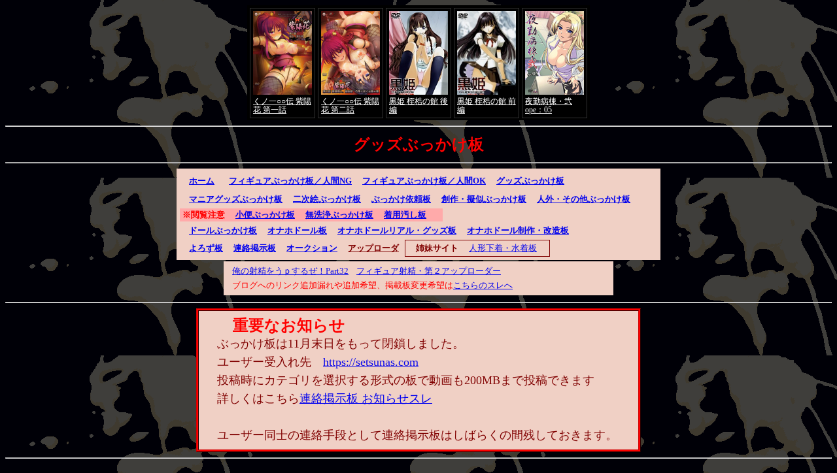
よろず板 (206, 248)
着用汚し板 (405, 215)
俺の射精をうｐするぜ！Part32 (290, 271)
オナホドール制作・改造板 (518, 230)
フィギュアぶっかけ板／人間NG (290, 181)
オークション (311, 248)
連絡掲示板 (254, 248)
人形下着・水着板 (503, 248)
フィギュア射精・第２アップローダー (428, 271)
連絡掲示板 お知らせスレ (365, 398)
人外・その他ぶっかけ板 (583, 199)
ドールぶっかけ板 (223, 230)
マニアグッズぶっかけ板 (235, 199)
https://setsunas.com (370, 361)
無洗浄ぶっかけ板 (339, 215)
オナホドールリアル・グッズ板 (396, 230)
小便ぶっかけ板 (265, 215)
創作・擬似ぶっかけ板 (483, 199)
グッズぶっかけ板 (530, 181)
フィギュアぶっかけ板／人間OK (424, 181)
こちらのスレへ (483, 285)
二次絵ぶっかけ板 (327, 199)
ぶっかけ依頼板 (401, 199)
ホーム (201, 181)
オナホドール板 (297, 230)
